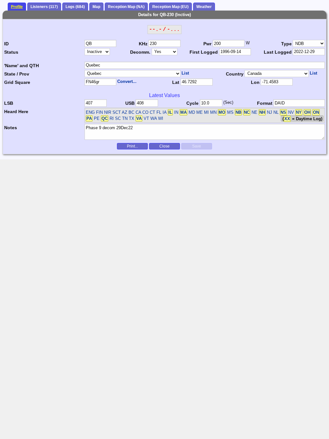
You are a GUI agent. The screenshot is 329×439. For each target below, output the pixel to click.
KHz (143, 43)
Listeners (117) (44, 6)
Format (264, 103)
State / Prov (16, 73)
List (185, 73)
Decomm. (140, 52)
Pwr (207, 43)
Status (11, 52)
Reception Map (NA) (126, 6)
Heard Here (16, 111)
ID (6, 43)
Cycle (192, 103)
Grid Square (17, 82)
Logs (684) (75, 6)
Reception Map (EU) (170, 6)
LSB (8, 103)
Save (196, 146)
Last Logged (278, 52)
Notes (10, 127)
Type (286, 43)
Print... (132, 146)
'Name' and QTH (21, 65)
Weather (204, 6)
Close (164, 146)
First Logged (204, 52)
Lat (175, 82)
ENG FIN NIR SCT (103, 112)
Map (96, 6)
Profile (17, 6)
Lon (255, 82)
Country (235, 73)
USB (130, 103)
